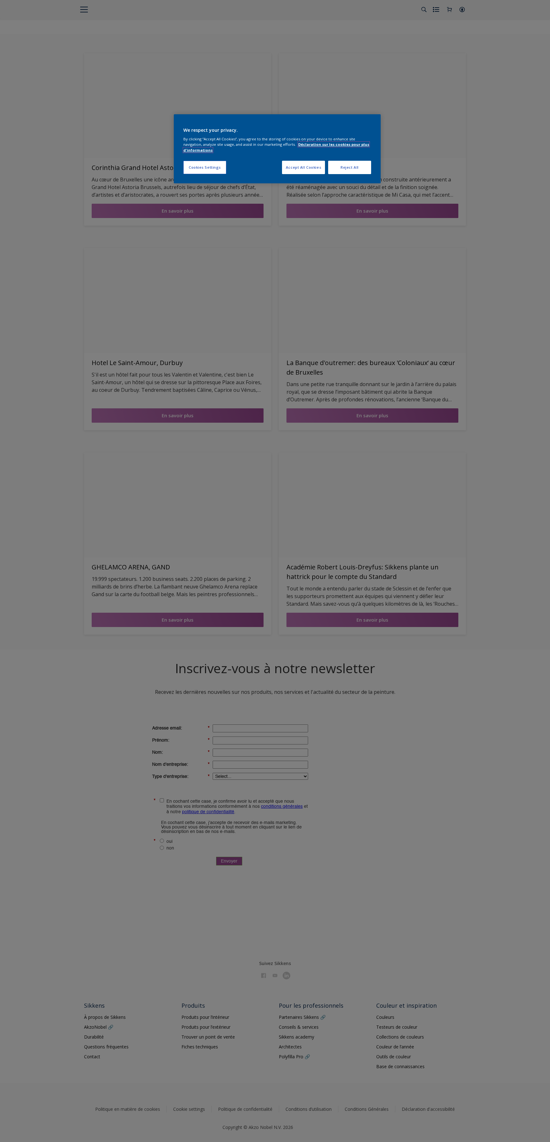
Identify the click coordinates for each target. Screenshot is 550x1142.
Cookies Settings (205, 167)
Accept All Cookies (303, 167)
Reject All (350, 167)
